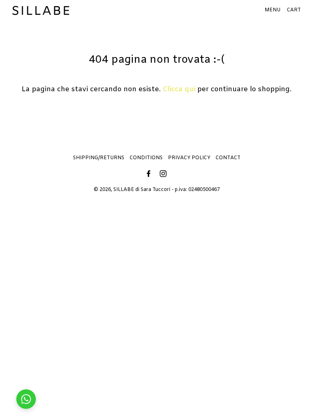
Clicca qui (179, 89)
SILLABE (123, 190)
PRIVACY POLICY (189, 158)
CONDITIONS (146, 158)
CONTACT (228, 158)
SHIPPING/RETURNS (98, 158)
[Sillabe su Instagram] (164, 174)
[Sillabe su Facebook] (149, 174)
